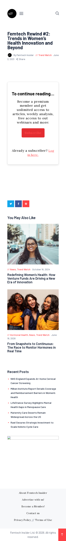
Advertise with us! (33, 499)
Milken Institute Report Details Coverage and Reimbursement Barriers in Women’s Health (33, 393)
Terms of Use (43, 520)
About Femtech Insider (33, 493)
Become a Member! (33, 506)
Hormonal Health (19, 334)
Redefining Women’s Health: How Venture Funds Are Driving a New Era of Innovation (31, 278)
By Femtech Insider (24, 55)
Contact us (33, 513)
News (13, 269)
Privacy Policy (22, 520)
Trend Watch (45, 55)
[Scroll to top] (62, 535)
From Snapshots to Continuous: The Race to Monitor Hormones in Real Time (31, 347)
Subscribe (33, 133)
